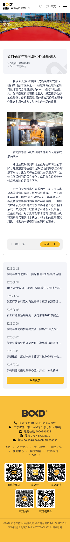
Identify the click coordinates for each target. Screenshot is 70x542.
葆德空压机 (13, 484)
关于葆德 (39, 447)
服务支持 (56, 447)
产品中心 (22, 447)
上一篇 (13, 244)
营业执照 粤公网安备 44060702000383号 (30, 527)
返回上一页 (50, 244)
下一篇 (21, 244)
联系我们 (52, 451)
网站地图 (57, 527)
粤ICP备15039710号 (56, 523)
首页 (8, 447)
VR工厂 (36, 455)
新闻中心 (18, 451)
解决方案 (35, 451)
